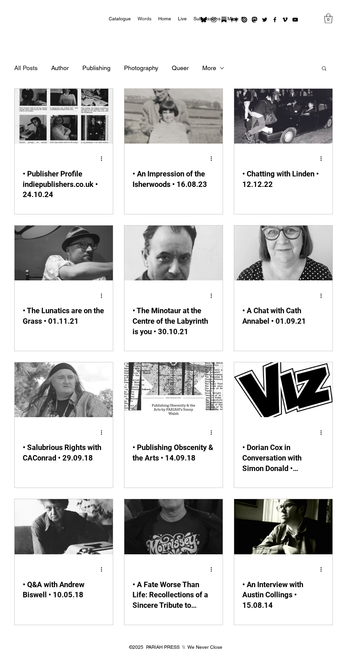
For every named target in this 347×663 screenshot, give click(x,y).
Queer (180, 67)
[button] (328, 18)
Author (60, 67)
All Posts (26, 67)
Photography (141, 67)
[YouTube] (295, 19)
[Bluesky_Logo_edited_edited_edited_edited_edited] (203, 19)
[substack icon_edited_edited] (224, 19)
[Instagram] (213, 19)
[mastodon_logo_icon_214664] (254, 19)
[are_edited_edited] (234, 19)
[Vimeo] (285, 19)
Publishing (96, 67)
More (209, 67)
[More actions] (104, 159)
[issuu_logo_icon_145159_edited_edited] (244, 19)
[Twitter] (264, 19)
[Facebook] (274, 19)
